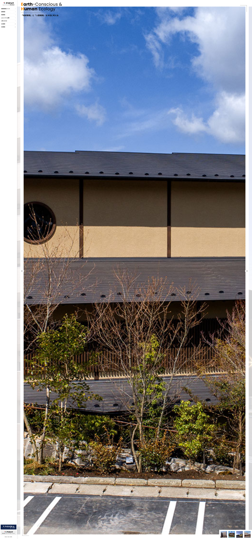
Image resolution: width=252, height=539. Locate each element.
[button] (247, 271)
